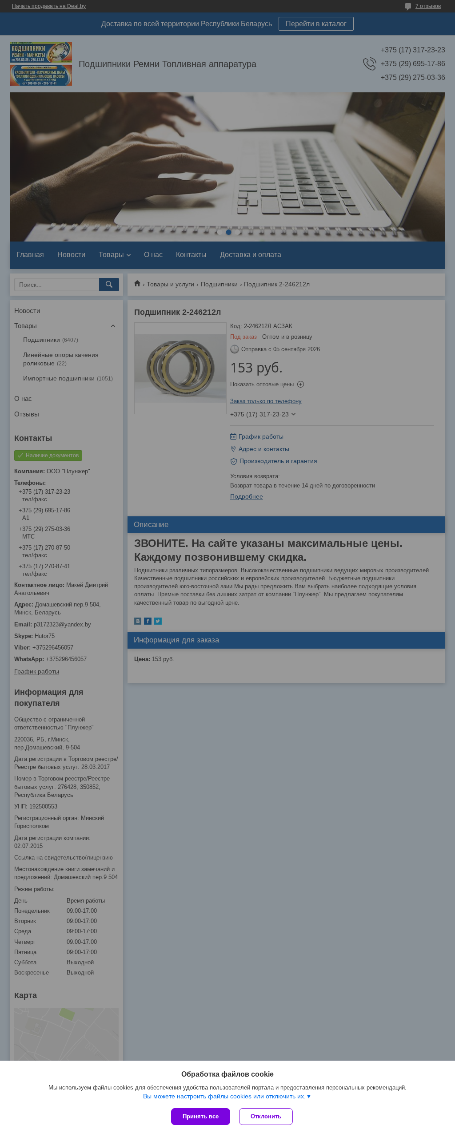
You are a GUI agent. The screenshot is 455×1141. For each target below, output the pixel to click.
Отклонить (266, 1116)
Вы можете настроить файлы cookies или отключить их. (224, 1096)
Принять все (201, 1116)
